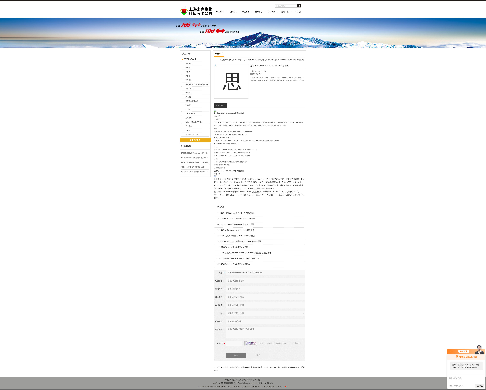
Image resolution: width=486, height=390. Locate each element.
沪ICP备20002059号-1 (228, 383)
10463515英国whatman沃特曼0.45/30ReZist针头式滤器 (239, 241)
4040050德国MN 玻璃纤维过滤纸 (192, 167)
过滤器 (188, 109)
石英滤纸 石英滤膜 (192, 101)
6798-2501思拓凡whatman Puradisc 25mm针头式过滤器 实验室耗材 (244, 253)
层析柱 (188, 72)
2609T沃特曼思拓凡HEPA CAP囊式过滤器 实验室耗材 (238, 258)
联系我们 (298, 11)
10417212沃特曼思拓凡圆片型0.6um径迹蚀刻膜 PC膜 (241, 367)
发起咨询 (480, 386)
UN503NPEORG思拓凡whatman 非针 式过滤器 (235, 224)
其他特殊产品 (190, 88)
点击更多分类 (195, 140)
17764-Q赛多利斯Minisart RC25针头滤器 (195, 162)
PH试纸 (188, 105)
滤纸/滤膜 (189, 93)
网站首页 (219, 11)
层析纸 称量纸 (190, 113)
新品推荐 (187, 146)
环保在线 (262, 383)
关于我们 (232, 11)
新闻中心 (258, 11)
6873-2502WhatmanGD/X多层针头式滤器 (233, 264)
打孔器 (188, 130)
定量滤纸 (189, 118)
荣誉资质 (272, 11)
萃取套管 (189, 97)
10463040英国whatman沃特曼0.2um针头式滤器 (236, 219)
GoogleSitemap (244, 383)
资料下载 (285, 11)
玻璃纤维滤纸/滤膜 (192, 134)
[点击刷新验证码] (250, 343)
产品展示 (245, 11)
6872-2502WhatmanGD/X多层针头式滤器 (233, 247)
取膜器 (188, 68)
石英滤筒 (189, 80)
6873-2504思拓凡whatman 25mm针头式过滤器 (235, 230)
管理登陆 (270, 383)
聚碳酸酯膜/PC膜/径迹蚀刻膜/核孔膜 (197, 84)
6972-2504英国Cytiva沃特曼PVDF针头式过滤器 (235, 213)
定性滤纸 (189, 126)
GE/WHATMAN (190, 59)
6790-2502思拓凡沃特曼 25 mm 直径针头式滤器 (236, 236)
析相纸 (188, 76)
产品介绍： (220, 105)
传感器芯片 (189, 63)
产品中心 (241, 60)
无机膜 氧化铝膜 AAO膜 (194, 122)
